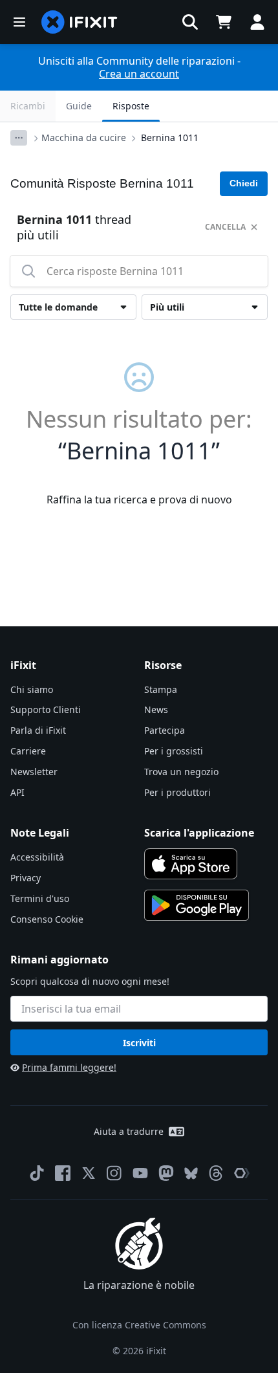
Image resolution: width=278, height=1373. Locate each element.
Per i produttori (177, 792)
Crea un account (139, 74)
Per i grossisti (173, 751)
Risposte (130, 106)
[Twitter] (88, 1173)
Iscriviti (139, 1043)
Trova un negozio (181, 771)
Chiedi (244, 183)
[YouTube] (140, 1173)
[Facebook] (62, 1173)
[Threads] (216, 1173)
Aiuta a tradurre (129, 1131)
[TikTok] (37, 1173)
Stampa (160, 689)
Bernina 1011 (169, 137)
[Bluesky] (191, 1173)
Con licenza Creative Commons (139, 1325)
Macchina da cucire (83, 137)
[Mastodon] (166, 1173)
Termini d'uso (39, 898)
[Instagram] (114, 1173)
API (17, 792)
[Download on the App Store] (190, 863)
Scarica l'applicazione (199, 833)
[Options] (18, 138)
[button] (190, 22)
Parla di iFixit (38, 730)
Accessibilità (37, 857)
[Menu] (19, 22)
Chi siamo (31, 689)
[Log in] (257, 22)
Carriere (28, 751)
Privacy (25, 878)
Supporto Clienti (45, 709)
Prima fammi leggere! (69, 1067)
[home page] (79, 22)
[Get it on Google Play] (196, 905)
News (156, 709)
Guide (79, 106)
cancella (225, 226)
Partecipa (164, 730)
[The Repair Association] (242, 1173)
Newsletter (34, 771)
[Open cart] (224, 22)
